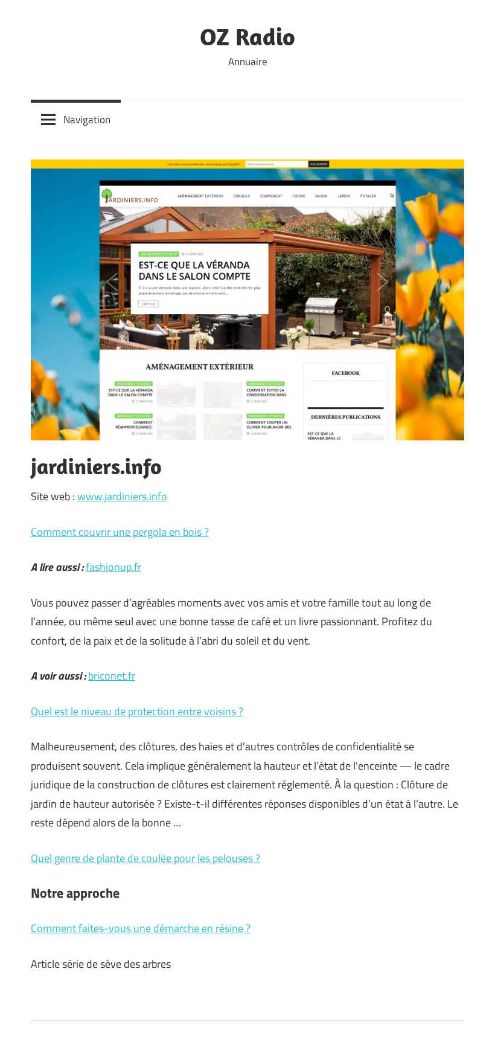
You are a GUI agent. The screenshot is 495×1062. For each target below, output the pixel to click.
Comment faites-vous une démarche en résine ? (141, 928)
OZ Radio (247, 36)
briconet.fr (111, 676)
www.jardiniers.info (122, 496)
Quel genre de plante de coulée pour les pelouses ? (145, 858)
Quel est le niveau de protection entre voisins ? (137, 711)
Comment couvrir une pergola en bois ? (120, 532)
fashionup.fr (113, 567)
